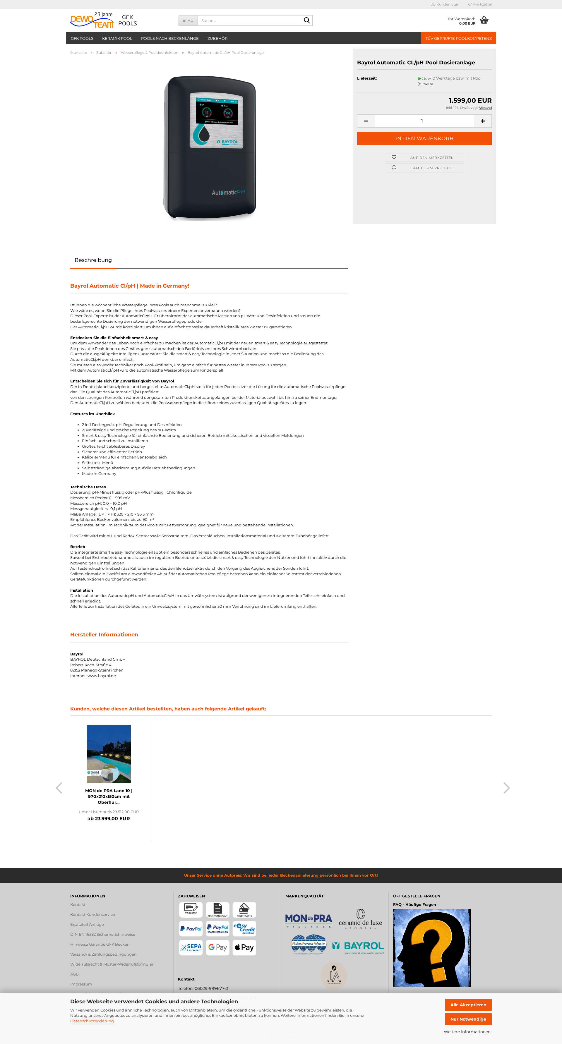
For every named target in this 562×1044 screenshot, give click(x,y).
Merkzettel (482, 4)
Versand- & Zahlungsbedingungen (103, 954)
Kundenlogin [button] (447, 4)
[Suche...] (307, 21)
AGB (74, 974)
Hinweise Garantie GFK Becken (100, 944)
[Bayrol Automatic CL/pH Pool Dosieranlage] (209, 147)
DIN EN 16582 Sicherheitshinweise (102, 934)
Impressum (81, 984)
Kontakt (77, 904)
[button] (366, 121)
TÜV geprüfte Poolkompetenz (459, 38)
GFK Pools (82, 38)
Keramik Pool (117, 38)
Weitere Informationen (467, 1031)
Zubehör (217, 38)
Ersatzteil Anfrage (87, 924)
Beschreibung (93, 260)
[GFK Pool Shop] (119, 20)
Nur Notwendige (468, 1019)
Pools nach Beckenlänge (170, 38)
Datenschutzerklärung (92, 1021)
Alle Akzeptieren (468, 1004)
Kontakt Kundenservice (92, 914)
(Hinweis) (425, 84)
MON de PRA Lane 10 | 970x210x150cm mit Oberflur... (108, 796)
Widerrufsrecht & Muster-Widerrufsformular (111, 964)
